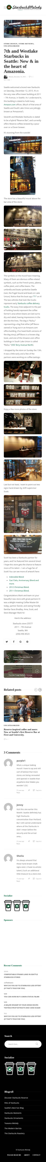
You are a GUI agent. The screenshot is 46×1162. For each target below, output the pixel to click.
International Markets (25, 654)
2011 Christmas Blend (19, 590)
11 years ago (20, 790)
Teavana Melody (11, 1123)
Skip (5, 1013)
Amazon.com (9, 104)
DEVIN (6, 971)
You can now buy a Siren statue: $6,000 (21, 996)
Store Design (10, 43)
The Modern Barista (12, 1128)
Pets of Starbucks (11, 1103)
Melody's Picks (24, 665)
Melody (11, 77)
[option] (23, 717)
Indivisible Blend (16, 577)
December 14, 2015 (20, 77)
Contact (36, 1155)
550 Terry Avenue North (22, 345)
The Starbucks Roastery (14, 1133)
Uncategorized (12, 46)
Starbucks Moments (12, 1113)
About (27, 1155)
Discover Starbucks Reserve (16, 1098)
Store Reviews (26, 43)
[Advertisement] (23, 941)
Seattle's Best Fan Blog (14, 1108)
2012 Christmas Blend (19, 587)
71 (35, 296)
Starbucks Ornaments (13, 1118)
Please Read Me (14, 1155)
